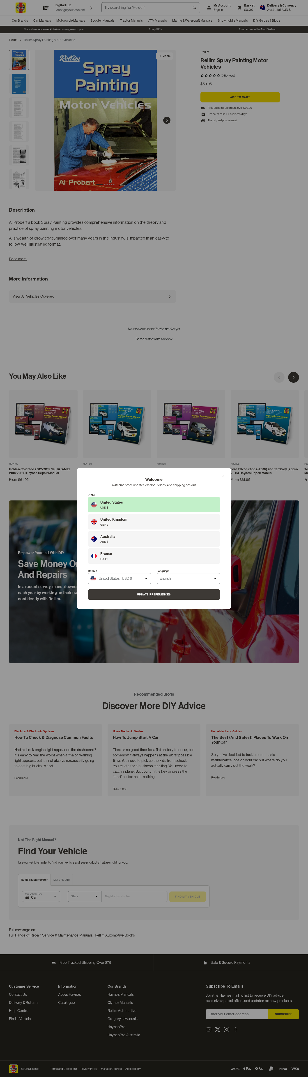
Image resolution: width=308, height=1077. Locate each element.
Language (163, 571)
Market (92, 571)
